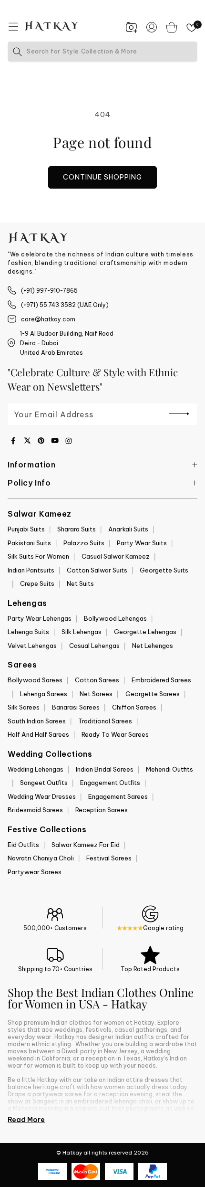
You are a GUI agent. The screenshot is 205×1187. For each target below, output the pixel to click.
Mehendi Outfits (169, 769)
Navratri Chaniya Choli (41, 858)
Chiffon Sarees (134, 707)
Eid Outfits (23, 844)
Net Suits (80, 583)
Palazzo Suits (83, 543)
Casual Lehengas (94, 645)
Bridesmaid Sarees (35, 810)
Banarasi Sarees (76, 707)
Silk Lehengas (82, 632)
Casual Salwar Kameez (116, 556)
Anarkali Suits (128, 529)
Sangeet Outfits (44, 782)
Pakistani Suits (29, 543)
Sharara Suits (76, 529)
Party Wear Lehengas (40, 618)
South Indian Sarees (37, 721)
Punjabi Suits (26, 529)
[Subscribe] (179, 413)
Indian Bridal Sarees (104, 769)
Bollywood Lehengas (115, 618)
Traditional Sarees (105, 721)
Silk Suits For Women (38, 556)
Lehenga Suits (28, 632)
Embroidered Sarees (161, 680)
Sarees (22, 664)
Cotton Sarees (97, 680)
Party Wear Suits (142, 543)
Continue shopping (102, 177)
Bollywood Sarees (35, 680)
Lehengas (27, 603)
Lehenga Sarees (43, 694)
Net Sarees (96, 694)
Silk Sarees (24, 707)
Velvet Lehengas (32, 645)
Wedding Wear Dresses (42, 796)
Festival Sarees (109, 858)
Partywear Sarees (35, 872)
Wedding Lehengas (35, 769)
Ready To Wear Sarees (115, 734)
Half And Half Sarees (38, 734)
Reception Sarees (101, 810)
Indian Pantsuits (31, 570)
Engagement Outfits (110, 782)
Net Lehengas (152, 645)
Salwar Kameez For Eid (85, 844)
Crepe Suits (37, 583)
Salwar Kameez (40, 514)
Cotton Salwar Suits (97, 570)
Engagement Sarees (118, 796)
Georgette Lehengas (145, 632)
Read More (26, 1119)
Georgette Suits (164, 570)
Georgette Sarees (152, 694)
